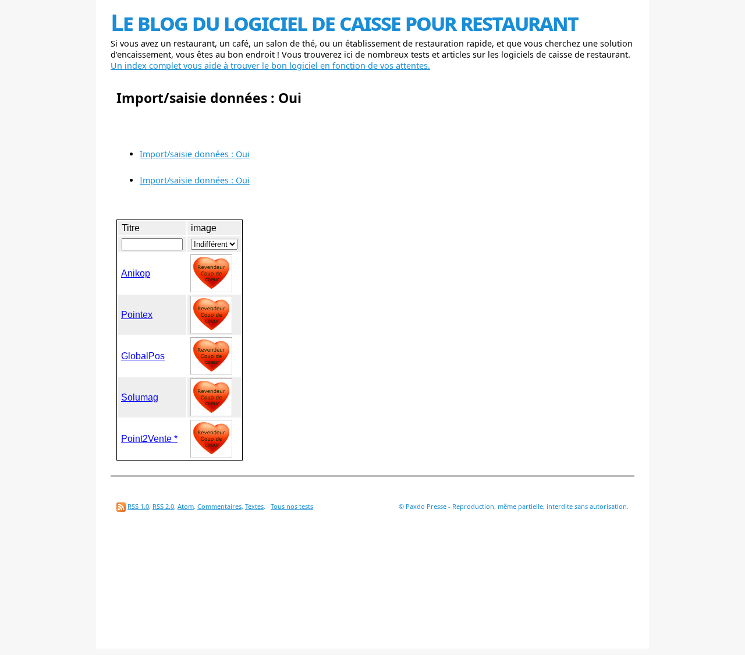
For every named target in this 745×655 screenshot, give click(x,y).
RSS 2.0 (163, 506)
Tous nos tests (292, 506)
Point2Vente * (149, 439)
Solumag (139, 397)
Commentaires (219, 506)
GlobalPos (143, 356)
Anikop (135, 273)
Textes (254, 506)
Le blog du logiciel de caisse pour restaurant (344, 22)
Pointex (136, 315)
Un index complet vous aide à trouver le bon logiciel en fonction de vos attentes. (270, 65)
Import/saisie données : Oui (195, 154)
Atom (186, 506)
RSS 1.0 (138, 506)
